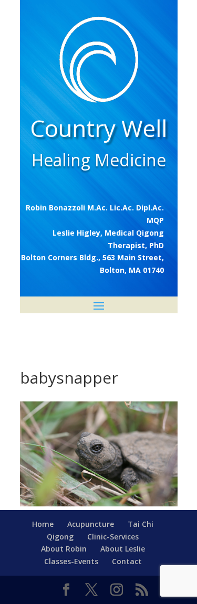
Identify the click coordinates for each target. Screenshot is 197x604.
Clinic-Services (113, 537)
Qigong (60, 537)
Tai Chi (140, 524)
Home (43, 524)
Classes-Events (71, 561)
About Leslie (122, 549)
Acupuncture (90, 524)
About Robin (64, 549)
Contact (127, 561)
